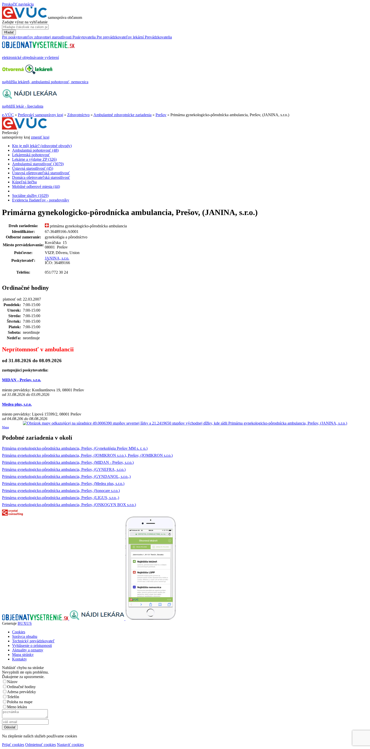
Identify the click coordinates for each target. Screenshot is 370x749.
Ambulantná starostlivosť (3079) (38, 164)
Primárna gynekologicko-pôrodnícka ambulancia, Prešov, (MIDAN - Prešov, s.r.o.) (68, 462)
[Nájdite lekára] (97, 619)
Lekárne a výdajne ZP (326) (34, 159)
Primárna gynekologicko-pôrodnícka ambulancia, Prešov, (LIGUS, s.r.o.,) (60, 497)
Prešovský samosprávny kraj (40, 115)
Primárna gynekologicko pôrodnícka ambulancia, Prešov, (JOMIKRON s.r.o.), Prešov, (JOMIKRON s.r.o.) (87, 455)
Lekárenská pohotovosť (31, 155)
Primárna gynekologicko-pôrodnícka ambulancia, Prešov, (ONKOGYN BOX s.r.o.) (69, 505)
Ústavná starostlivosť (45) (32, 168)
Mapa (5, 427)
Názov (12, 682)
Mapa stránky (23, 654)
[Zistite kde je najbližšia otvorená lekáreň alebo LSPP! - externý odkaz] (150, 619)
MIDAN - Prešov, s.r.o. (21, 380)
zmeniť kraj (40, 137)
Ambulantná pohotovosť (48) (35, 150)
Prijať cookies (13, 744)
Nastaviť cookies (70, 744)
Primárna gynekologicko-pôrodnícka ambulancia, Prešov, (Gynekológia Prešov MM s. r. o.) (74, 448)
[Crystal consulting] (12, 514)
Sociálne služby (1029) (30, 195)
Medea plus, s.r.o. (17, 404)
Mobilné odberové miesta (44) (36, 186)
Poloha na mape (19, 702)
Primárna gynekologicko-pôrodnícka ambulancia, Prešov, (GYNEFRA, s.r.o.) (64, 469)
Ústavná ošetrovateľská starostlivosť (41, 173)
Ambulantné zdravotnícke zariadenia (122, 115)
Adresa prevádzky (21, 692)
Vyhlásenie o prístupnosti (32, 645)
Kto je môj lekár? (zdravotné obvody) (42, 146)
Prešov (161, 115)
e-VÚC (8, 115)
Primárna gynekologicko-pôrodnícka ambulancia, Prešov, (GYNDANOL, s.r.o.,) (66, 476)
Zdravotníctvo (78, 115)
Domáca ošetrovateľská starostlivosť (41, 177)
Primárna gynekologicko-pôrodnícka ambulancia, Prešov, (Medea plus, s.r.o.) (63, 483)
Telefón (13, 697)
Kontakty (19, 659)
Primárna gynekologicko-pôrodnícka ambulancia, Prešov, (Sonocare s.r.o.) (61, 490)
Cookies (18, 632)
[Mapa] (185, 423)
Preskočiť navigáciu (18, 4)
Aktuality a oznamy (27, 650)
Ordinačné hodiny (21, 687)
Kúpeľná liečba (24, 182)
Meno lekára (17, 707)
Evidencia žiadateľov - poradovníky (40, 200)
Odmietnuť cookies (40, 744)
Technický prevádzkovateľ (33, 641)
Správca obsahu (24, 636)
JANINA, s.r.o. (57, 258)
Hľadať (9, 32)
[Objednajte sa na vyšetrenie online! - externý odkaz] (35, 619)
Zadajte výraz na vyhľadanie (25, 22)
